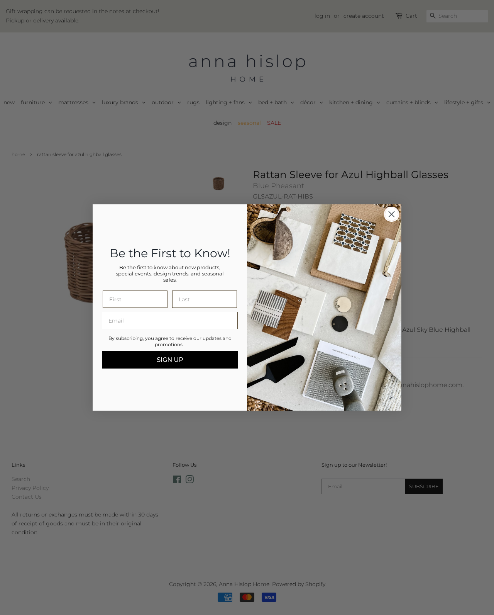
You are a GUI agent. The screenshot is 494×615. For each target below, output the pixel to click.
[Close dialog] (391, 214)
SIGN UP (170, 360)
